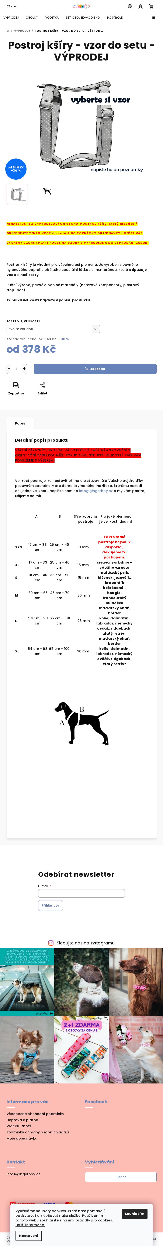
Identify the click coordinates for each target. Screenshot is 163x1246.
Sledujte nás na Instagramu (86, 943)
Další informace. (30, 1225)
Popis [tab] (20, 423)
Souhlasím (134, 1213)
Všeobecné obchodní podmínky (35, 1113)
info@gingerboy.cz (96, 490)
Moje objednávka (22, 1138)
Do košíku (97, 369)
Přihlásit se (50, 905)
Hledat (120, 1177)
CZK (10, 6)
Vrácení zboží (19, 1126)
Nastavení (28, 1235)
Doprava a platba (22, 1120)
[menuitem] (11, 17)
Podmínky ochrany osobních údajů (38, 1132)
